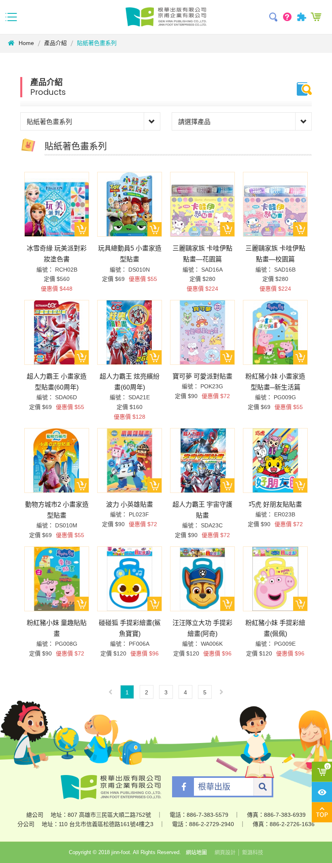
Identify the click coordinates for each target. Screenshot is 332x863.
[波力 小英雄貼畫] (130, 460)
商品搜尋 (274, 17)
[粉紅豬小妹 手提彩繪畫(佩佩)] (275, 579)
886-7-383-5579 (207, 815)
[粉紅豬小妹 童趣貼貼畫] (57, 579)
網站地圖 (196, 852)
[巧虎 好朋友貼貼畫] (275, 460)
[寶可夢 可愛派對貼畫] (202, 332)
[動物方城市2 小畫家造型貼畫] (57, 460)
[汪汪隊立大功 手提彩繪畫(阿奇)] (202, 579)
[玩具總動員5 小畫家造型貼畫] (130, 204)
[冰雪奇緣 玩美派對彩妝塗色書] (57, 204)
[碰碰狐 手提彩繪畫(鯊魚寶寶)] (130, 579)
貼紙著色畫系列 (97, 43)
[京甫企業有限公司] (166, 17)
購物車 (317, 17)
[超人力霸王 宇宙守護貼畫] (202, 460)
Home (26, 43)
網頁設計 (225, 852)
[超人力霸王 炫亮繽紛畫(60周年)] (130, 332)
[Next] (221, 692)
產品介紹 (55, 43)
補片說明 (303, 17)
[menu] (12, 17)
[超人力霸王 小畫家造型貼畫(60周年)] (57, 332)
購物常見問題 (288, 17)
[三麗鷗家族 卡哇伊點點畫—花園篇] (202, 204)
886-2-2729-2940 (211, 824)
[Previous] (110, 692)
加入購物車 (81, 229)
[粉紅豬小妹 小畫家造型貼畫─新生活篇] (275, 332)
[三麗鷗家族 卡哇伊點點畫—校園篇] (275, 204)
